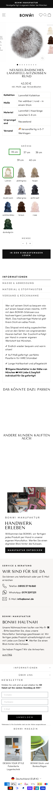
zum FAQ (7, 654)
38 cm (39, 152)
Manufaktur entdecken (25, 550)
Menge (26, 238)
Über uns (26, 675)
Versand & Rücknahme (20, 295)
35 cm (14, 151)
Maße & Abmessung (18, 282)
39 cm (20, 159)
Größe (26, 146)
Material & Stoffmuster (22, 289)
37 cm (27, 152)
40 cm (32, 159)
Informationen (15, 276)
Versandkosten (34, 86)
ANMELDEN (24, 717)
